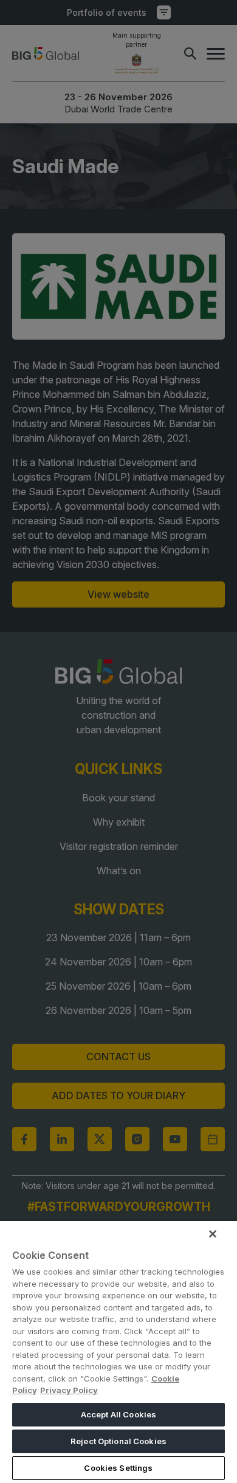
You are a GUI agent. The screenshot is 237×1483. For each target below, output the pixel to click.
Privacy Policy (69, 1390)
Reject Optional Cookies (118, 1441)
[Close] (212, 1234)
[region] (118, 1352)
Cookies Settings (118, 1468)
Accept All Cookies (118, 1414)
